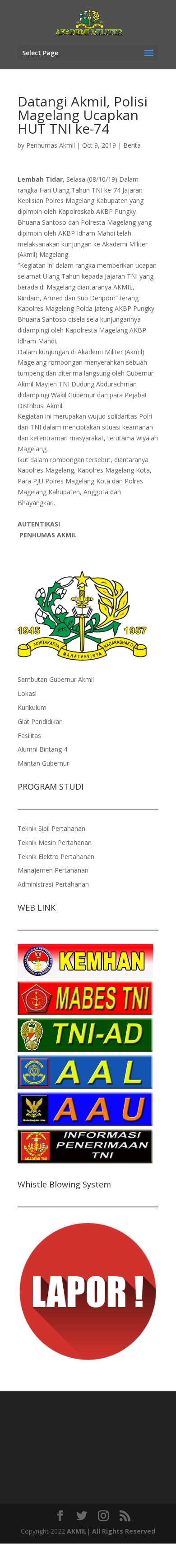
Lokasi (27, 693)
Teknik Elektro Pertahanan (56, 856)
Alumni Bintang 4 (42, 749)
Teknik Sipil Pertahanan (51, 828)
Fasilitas (29, 735)
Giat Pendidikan (40, 721)
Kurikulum (32, 707)
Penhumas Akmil (50, 145)
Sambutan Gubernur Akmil (56, 679)
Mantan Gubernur (43, 763)
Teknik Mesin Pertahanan (55, 842)
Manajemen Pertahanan (53, 870)
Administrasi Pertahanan (53, 884)
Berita (132, 145)
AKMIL (77, 1531)
